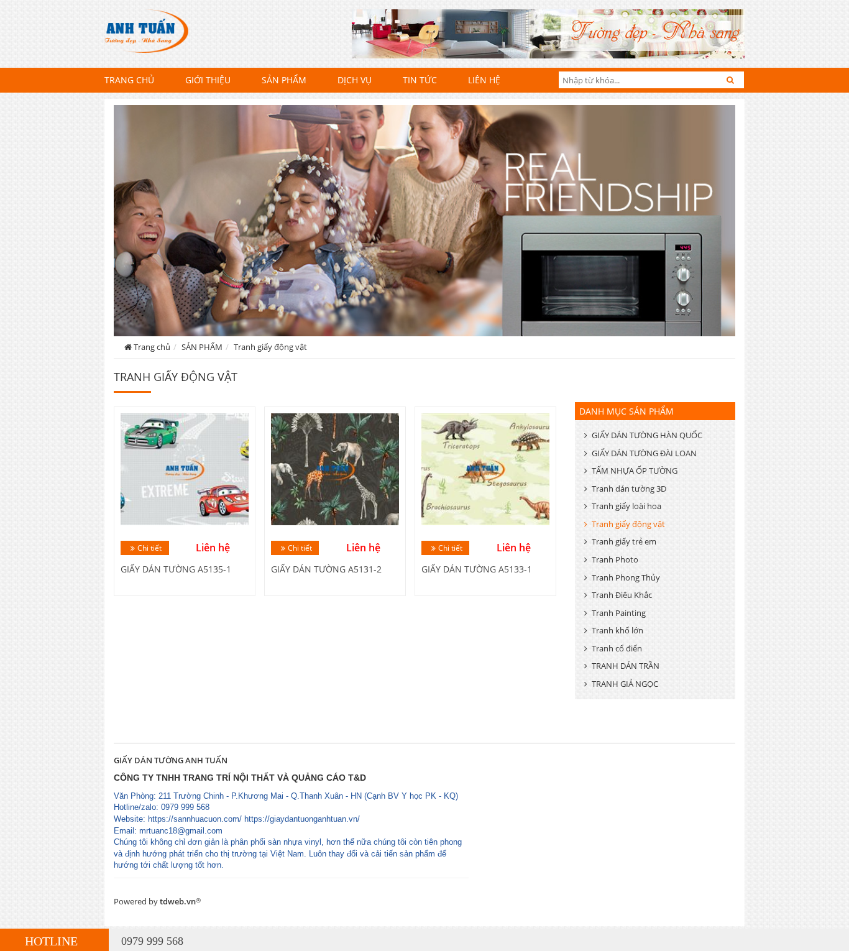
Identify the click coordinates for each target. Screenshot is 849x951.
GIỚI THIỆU (208, 80)
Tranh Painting (619, 612)
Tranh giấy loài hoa (626, 506)
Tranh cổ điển (617, 648)
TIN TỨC (420, 80)
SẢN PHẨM (284, 80)
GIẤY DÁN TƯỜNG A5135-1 (176, 569)
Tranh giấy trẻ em (624, 541)
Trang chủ (129, 80)
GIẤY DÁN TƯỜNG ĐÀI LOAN (644, 453)
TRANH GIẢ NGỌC (625, 683)
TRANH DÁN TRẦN (625, 665)
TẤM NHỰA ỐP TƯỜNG (634, 470)
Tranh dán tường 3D (629, 488)
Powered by (157, 901)
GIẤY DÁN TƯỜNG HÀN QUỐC (647, 435)
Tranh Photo (615, 559)
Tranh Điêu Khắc (622, 594)
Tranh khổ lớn (617, 630)
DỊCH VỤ (354, 80)
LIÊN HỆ (484, 80)
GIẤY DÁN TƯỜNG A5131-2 (326, 569)
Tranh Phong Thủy (626, 577)
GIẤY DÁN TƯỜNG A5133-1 (476, 569)
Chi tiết (149, 548)
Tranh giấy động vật (270, 346)
